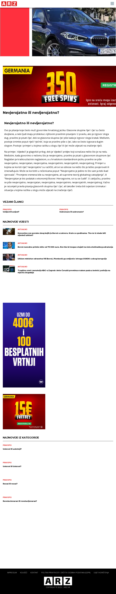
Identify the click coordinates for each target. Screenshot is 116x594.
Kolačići (23, 572)
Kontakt (34, 572)
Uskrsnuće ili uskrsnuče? (71, 212)
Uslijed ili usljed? (11, 212)
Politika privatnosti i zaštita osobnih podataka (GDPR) (65, 572)
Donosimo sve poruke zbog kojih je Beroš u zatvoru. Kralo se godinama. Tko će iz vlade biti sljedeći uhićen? (62, 234)
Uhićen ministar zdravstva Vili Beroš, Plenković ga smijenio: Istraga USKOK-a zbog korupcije (62, 259)
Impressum (12, 572)
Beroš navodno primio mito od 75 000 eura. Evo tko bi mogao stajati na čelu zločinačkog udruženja (65, 247)
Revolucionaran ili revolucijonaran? (20, 501)
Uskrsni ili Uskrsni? (12, 466)
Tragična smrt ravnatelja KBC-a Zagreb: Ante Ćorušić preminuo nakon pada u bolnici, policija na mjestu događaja (64, 271)
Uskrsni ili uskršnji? (12, 449)
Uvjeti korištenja (101, 572)
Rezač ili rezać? (10, 484)
